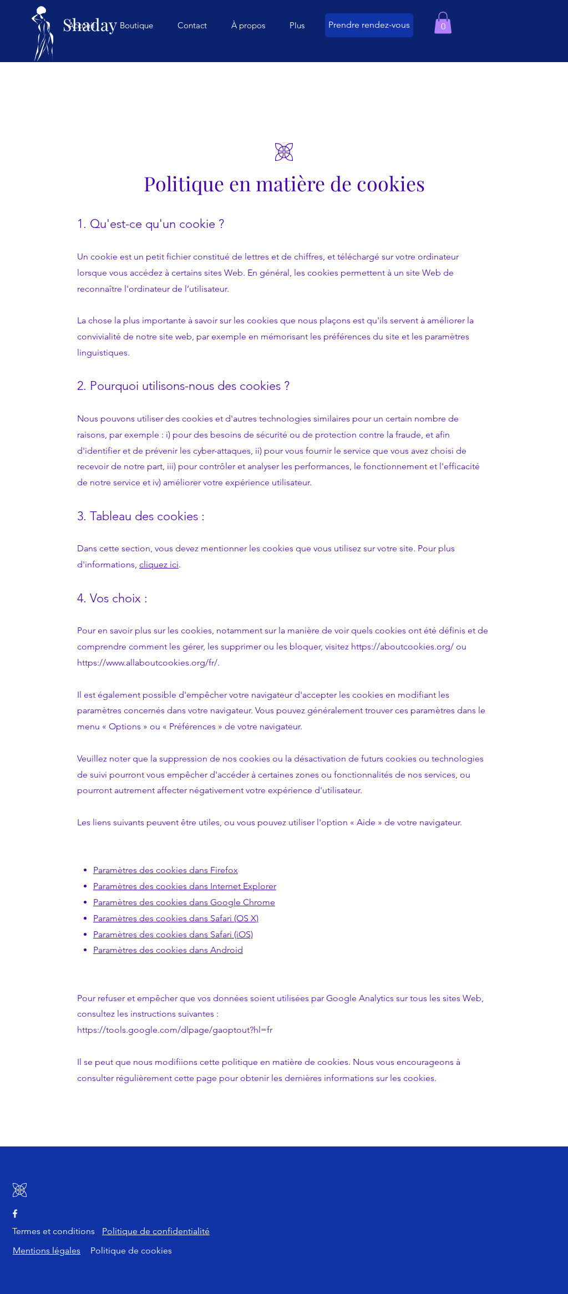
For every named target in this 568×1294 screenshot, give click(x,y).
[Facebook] (15, 1213)
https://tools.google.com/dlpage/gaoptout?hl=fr (174, 1029)
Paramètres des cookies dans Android (168, 950)
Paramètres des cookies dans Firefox (165, 870)
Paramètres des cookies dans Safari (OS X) (175, 918)
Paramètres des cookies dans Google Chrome (184, 902)
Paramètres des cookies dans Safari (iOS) (173, 934)
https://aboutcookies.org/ (402, 646)
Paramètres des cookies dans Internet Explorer (184, 886)
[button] (443, 22)
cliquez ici (159, 564)
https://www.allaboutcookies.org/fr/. (148, 662)
